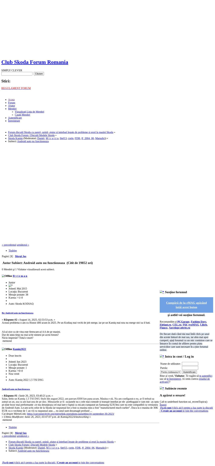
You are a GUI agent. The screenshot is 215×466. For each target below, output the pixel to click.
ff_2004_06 (87, 138)
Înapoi (163, 404)
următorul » (23, 244)
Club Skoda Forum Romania (34, 62)
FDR (77, 138)
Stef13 (63, 138)
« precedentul (9, 244)
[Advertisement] (107, 31)
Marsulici (100, 138)
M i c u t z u (52, 138)
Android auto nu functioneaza (16, 389)
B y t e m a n (20, 276)
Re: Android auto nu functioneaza (17, 313)
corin (70, 138)
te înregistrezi (174, 378)
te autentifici (205, 375)
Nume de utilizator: (170, 363)
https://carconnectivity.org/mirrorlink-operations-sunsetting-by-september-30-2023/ (70, 413)
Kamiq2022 (19, 349)
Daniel (40, 138)
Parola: (164, 367)
